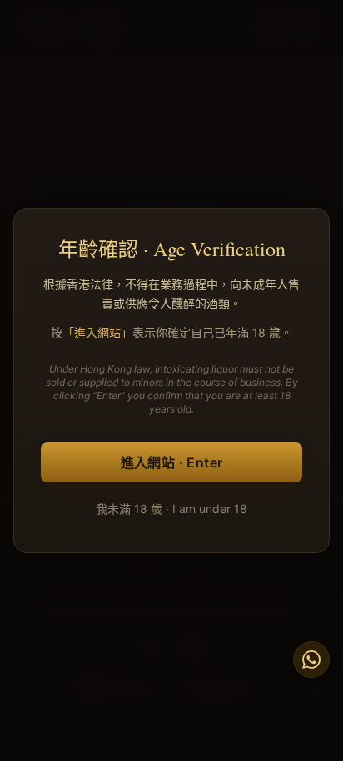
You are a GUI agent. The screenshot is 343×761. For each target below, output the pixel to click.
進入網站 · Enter (172, 462)
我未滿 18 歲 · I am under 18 (171, 509)
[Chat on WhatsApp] (311, 659)
